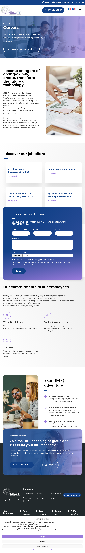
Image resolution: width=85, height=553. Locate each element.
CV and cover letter (20, 253)
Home (5, 24)
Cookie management (37, 550)
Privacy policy (49, 550)
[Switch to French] (69, 9)
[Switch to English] (74, 9)
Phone (57, 229)
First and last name (20, 229)
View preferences (42, 546)
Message (15, 238)
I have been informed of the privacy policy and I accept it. (42, 262)
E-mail (36, 229)
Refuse (42, 541)
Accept (42, 537)
